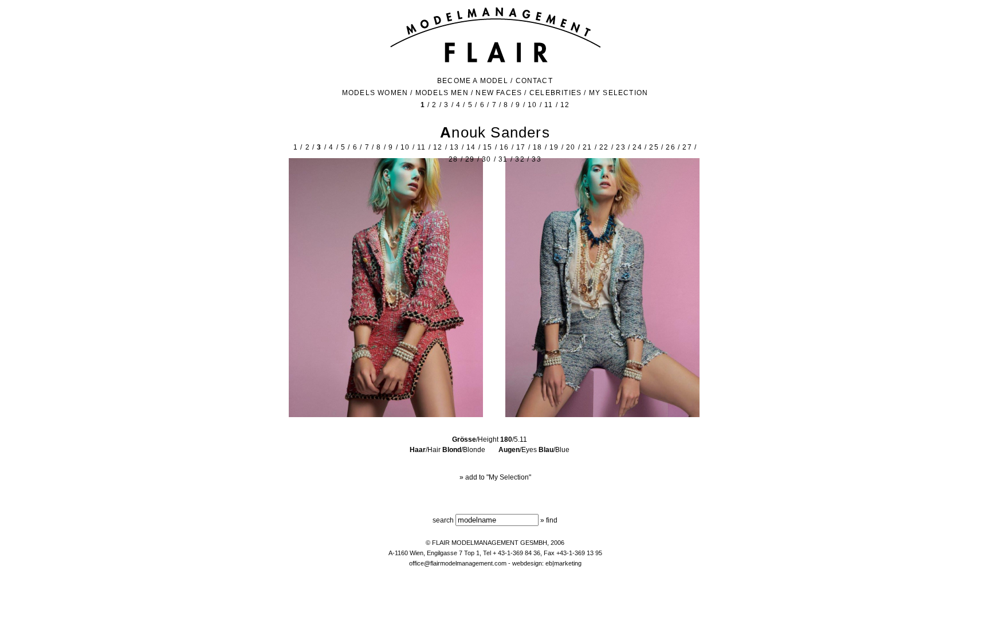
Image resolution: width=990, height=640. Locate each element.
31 (503, 159)
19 (554, 147)
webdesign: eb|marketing (547, 563)
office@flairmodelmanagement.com (457, 563)
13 (454, 147)
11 (548, 105)
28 (453, 159)
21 (587, 147)
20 (570, 147)
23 (620, 147)
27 (687, 147)
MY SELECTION (618, 93)
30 (486, 159)
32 (519, 159)
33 (536, 159)
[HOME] (495, 61)
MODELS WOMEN (375, 93)
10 (532, 105)
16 (504, 147)
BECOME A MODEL (472, 81)
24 (637, 147)
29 (469, 159)
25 (653, 147)
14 (471, 147)
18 (537, 147)
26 (670, 147)
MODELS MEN (442, 93)
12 (564, 105)
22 (603, 147)
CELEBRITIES (555, 93)
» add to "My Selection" (495, 477)
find (551, 520)
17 (520, 147)
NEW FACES (499, 93)
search (443, 520)
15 (487, 147)
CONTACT (534, 81)
